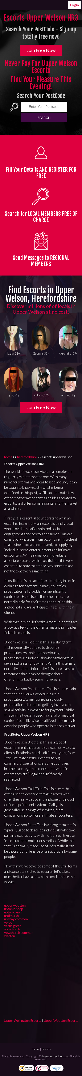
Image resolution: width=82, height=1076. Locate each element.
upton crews (13, 912)
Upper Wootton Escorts (61, 1020)
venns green (12, 926)
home (8, 457)
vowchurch (12, 929)
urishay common (16, 919)
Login (74, 5)
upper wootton (15, 905)
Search (44, 118)
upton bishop (13, 909)
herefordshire (27, 457)
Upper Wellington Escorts (22, 1020)
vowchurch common (18, 932)
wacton (9, 936)
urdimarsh (11, 915)
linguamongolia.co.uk (55, 1056)
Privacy (46, 1049)
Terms (35, 1049)
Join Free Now (41, 50)
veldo (8, 922)
